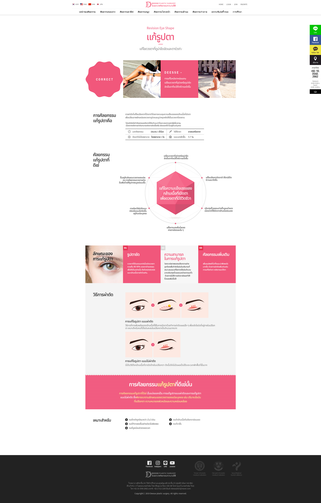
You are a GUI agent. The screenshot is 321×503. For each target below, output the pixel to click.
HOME (221, 4)
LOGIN (228, 4)
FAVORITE (243, 4)
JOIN (235, 4)
